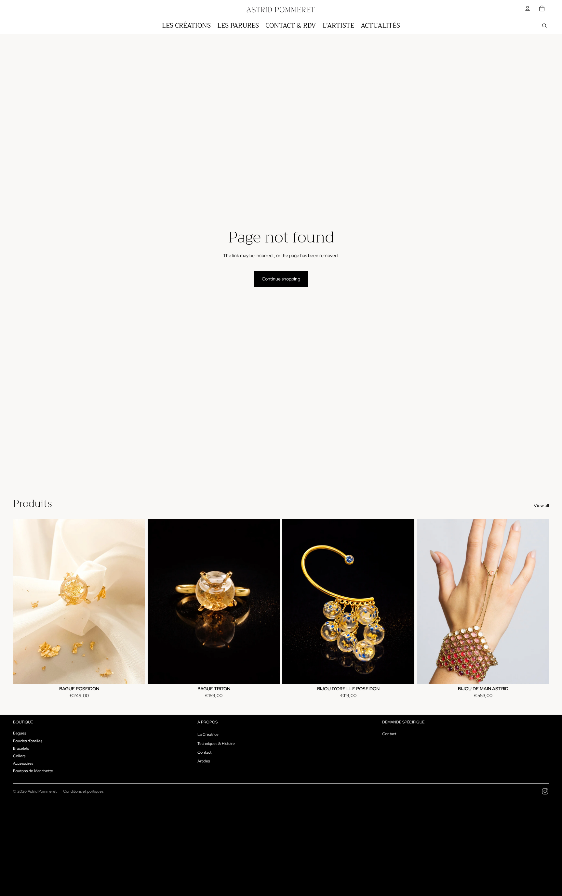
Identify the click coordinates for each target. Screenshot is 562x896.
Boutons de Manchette (33, 770)
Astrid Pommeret (42, 791)
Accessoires (23, 763)
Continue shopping (281, 279)
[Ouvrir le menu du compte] (527, 8)
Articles (203, 761)
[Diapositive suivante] (135, 601)
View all (541, 505)
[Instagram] (545, 791)
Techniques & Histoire (216, 743)
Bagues (19, 733)
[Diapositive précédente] (23, 601)
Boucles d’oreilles (27, 741)
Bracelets (21, 748)
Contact (204, 752)
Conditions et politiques (83, 791)
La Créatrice (208, 734)
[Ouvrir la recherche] (544, 26)
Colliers (19, 756)
